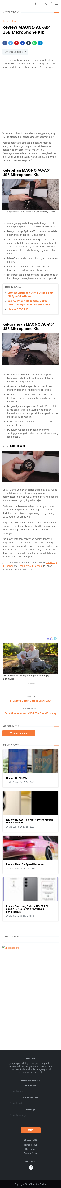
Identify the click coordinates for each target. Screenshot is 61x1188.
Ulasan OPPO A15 (18, 309)
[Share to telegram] (40, 43)
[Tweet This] (10, 43)
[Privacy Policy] (40, 3)
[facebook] (35, 3)
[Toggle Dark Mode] (46, 3)
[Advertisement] (30, 101)
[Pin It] (16, 43)
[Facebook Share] (4, 43)
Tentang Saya (30, 1144)
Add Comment (20, 733)
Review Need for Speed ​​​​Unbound (25, 864)
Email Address (30, 1097)
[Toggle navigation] (56, 3)
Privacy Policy (30, 1153)
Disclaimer (30, 1149)
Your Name (30, 1085)
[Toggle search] (51, 3)
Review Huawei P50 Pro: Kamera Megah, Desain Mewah (30, 821)
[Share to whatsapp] (34, 43)
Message (30, 1109)
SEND (30, 1130)
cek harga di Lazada (31, 566)
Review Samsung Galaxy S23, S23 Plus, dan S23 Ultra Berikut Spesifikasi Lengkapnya (28, 909)
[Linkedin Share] (22, 43)
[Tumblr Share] (28, 43)
